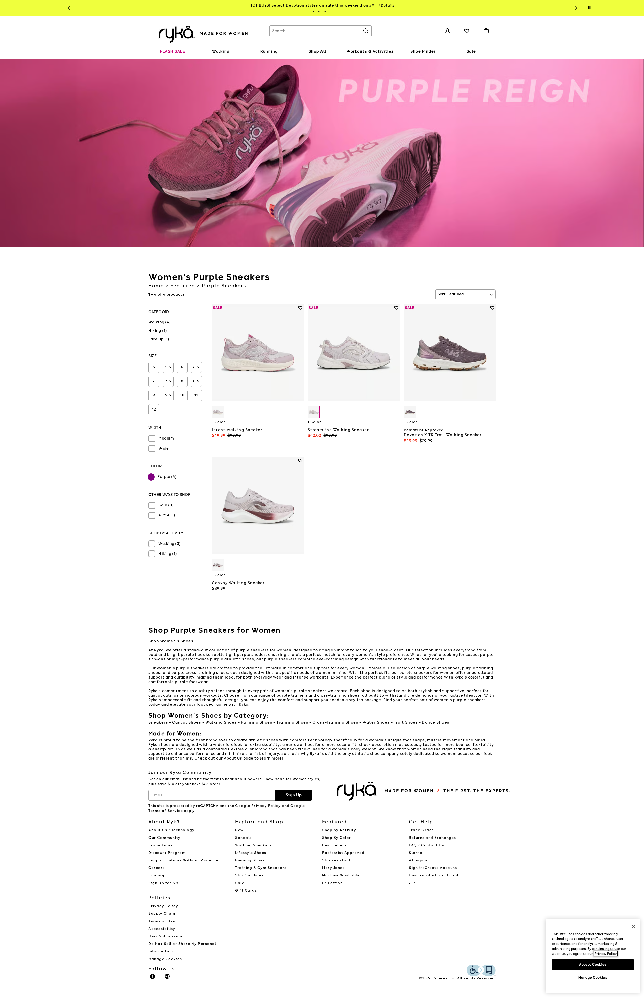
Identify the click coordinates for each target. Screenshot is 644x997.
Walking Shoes (221, 722)
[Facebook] (152, 978)
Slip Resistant (336, 860)
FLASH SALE (172, 51)
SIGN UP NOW (431, 5)
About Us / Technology (171, 830)
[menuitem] (172, 52)
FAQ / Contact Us (426, 845)
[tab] (313, 11)
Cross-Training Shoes (335, 722)
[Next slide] (576, 8)
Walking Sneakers (253, 845)
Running (269, 51)
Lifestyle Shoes (250, 853)
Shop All (318, 51)
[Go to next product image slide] (300, 348)
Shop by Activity (339, 830)
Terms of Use (161, 921)
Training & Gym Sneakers (261, 868)
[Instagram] (167, 978)
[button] (187, 51)
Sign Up (294, 795)
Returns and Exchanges (432, 837)
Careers (156, 868)
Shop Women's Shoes (170, 641)
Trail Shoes (406, 722)
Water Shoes (376, 722)
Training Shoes (292, 722)
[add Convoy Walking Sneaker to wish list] (300, 460)
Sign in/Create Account (433, 868)
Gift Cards (246, 890)
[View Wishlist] (467, 31)
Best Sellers (334, 845)
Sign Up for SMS (164, 883)
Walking (221, 51)
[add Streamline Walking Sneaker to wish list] (396, 307)
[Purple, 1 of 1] (218, 412)
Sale (471, 51)
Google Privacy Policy (258, 806)
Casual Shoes (186, 722)
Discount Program (167, 853)
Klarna (415, 853)
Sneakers (158, 722)
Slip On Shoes (249, 875)
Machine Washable (341, 875)
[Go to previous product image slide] (215, 348)
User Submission (165, 936)
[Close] (633, 926)
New (239, 830)
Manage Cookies (165, 959)
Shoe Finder (423, 51)
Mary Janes (333, 868)
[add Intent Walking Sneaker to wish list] (300, 307)
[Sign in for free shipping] (447, 31)
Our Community (164, 837)
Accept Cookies (593, 964)
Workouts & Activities (370, 51)
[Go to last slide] (68, 8)
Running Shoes (257, 722)
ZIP (412, 883)
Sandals (243, 837)
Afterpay (418, 860)
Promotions (160, 845)
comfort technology (311, 740)
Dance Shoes (436, 722)
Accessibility (161, 929)
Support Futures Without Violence (183, 860)
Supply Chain (161, 913)
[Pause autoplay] (588, 7)
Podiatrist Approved (343, 853)
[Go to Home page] (203, 33)
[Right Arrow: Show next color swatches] (300, 412)
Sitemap (157, 875)
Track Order (421, 830)
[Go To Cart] (486, 31)
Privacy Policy (163, 906)
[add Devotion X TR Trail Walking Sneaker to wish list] (492, 307)
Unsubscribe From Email (433, 875)
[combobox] (320, 30)
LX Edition (332, 883)
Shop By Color (336, 837)
